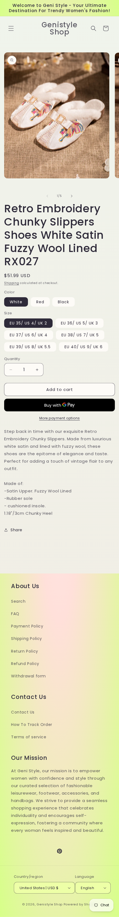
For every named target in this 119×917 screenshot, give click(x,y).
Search (18, 601)
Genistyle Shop (50, 904)
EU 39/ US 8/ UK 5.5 (30, 347)
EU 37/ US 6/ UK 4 (29, 335)
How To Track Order (31, 724)
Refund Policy (25, 663)
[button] (11, 28)
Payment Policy (27, 626)
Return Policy (24, 651)
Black (63, 302)
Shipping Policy (26, 638)
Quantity (12, 358)
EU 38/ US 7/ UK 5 (80, 335)
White (16, 302)
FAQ (15, 613)
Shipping (11, 283)
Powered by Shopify (80, 904)
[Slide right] (72, 196)
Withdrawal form (28, 676)
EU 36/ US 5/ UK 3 (79, 323)
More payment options (59, 418)
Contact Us (23, 712)
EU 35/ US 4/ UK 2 (28, 323)
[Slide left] (47, 196)
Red (40, 302)
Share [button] (16, 530)
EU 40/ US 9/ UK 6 (83, 347)
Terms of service (28, 737)
